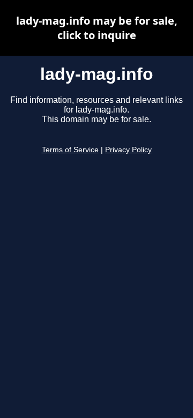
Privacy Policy (128, 150)
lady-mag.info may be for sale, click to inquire (96, 27)
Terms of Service (70, 150)
